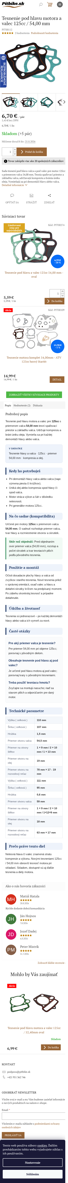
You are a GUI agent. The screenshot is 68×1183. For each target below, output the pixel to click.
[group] (34, 1017)
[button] (34, 1047)
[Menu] (59, 4)
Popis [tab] (8, 405)
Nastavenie (32, 1163)
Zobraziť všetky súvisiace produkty (34, 394)
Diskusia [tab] (37, 405)
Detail (57, 379)
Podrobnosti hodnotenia (44, 33)
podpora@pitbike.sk (18, 1071)
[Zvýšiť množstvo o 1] (15, 150)
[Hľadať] (40, 4)
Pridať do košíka (34, 151)
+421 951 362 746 (16, 1077)
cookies (42, 1145)
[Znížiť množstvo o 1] (15, 154)
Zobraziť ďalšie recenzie (51, 962)
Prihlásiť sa (13, 1135)
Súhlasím (32, 1174)
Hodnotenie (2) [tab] (22, 405)
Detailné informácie (13, 185)
